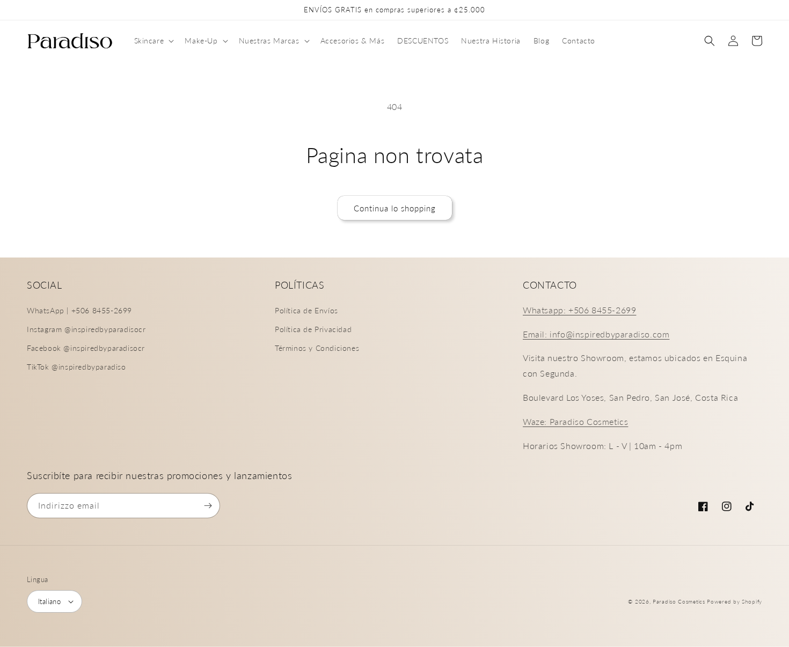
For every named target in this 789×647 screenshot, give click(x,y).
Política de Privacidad (313, 329)
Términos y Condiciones (317, 347)
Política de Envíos (306, 310)
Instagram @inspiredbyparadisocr (86, 329)
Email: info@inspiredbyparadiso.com (596, 334)
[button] (153, 41)
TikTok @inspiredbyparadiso (76, 366)
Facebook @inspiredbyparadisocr (86, 347)
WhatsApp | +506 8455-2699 (79, 310)
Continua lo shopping (395, 208)
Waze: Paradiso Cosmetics (575, 421)
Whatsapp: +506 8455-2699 (579, 310)
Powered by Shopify (734, 601)
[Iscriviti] (208, 505)
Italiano (49, 601)
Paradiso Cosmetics (679, 601)
